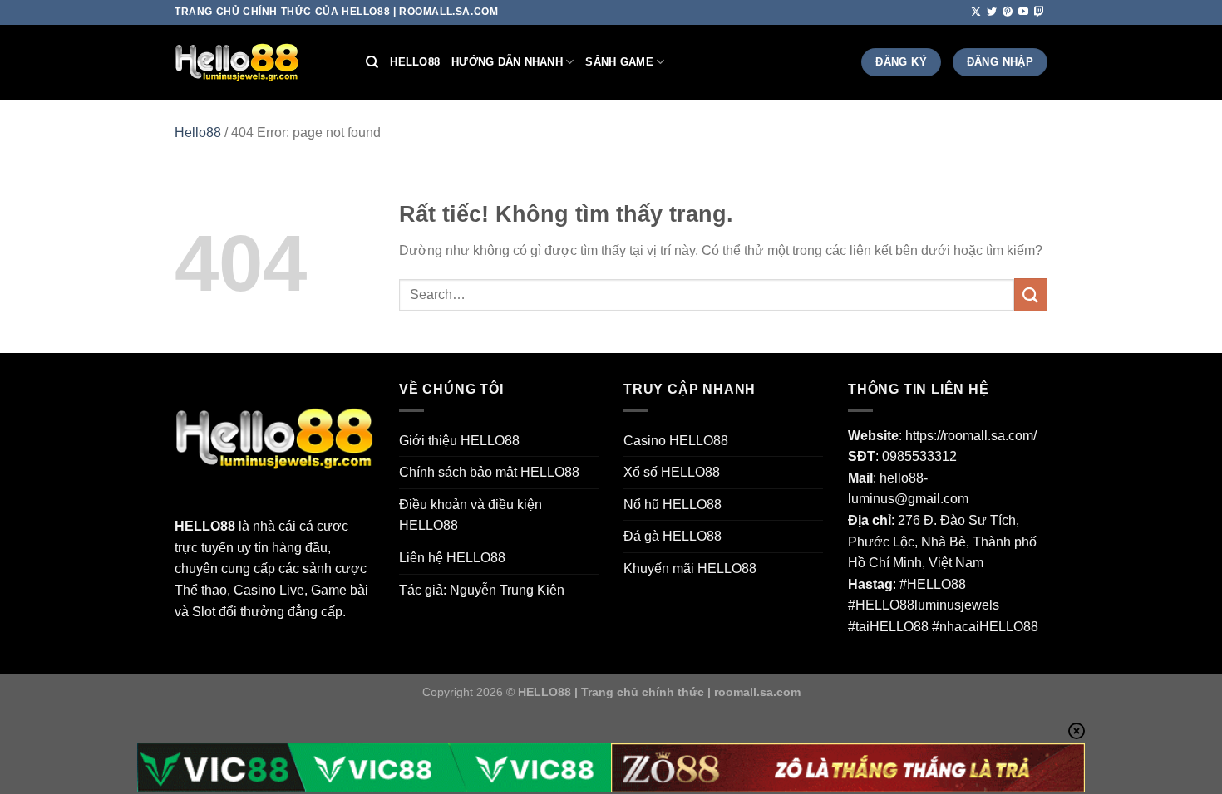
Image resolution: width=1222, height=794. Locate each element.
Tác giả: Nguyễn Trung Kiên (481, 590)
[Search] (372, 62)
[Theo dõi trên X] (976, 12)
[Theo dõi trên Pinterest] (1008, 12)
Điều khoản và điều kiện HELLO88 (470, 515)
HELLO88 (205, 526)
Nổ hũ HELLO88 (672, 504)
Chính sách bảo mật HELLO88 (489, 472)
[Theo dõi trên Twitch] (1039, 12)
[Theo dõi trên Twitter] (992, 12)
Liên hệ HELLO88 (452, 558)
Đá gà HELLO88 (672, 536)
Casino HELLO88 (675, 441)
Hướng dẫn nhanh (507, 62)
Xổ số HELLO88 (671, 472)
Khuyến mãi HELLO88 (689, 568)
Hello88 (198, 132)
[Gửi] (1030, 294)
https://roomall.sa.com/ (971, 436)
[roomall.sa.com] (258, 62)
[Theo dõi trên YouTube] (1023, 12)
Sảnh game (619, 62)
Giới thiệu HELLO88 (459, 441)
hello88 (415, 62)
